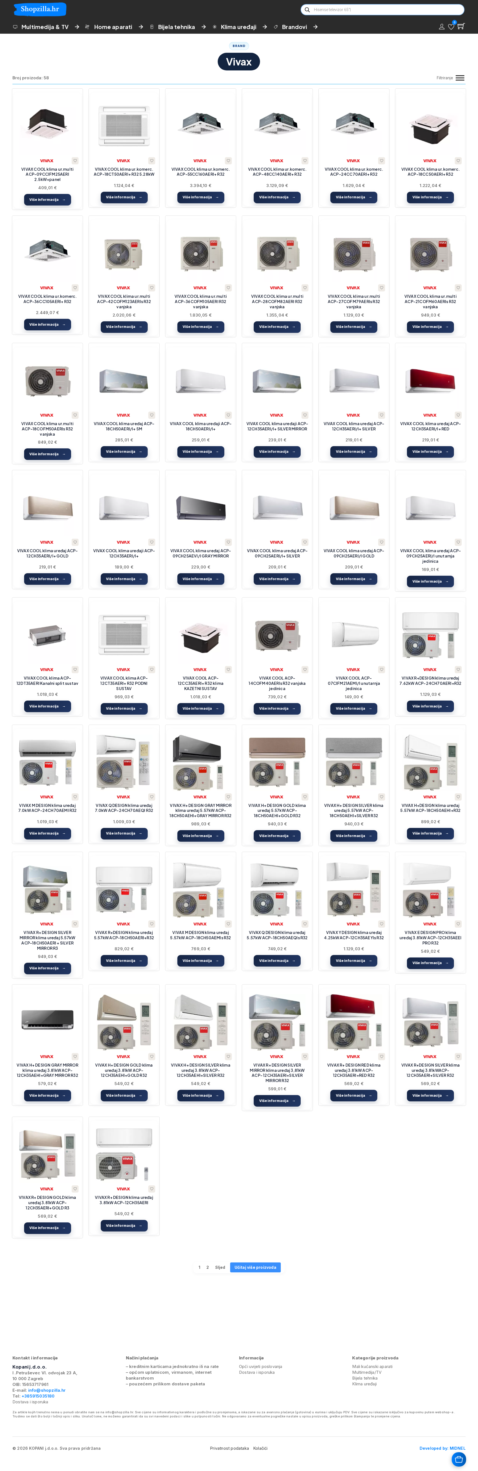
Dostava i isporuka (30, 1401)
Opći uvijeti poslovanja (260, 1366)
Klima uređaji (239, 26)
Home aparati (113, 26)
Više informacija (44, 200)
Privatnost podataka (229, 1448)
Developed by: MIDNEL (443, 1448)
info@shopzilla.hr (46, 1390)
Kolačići (260, 1448)
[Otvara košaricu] (459, 1459)
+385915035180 (38, 1396)
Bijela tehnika (176, 26)
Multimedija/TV (366, 1372)
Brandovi (294, 26)
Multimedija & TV (45, 26)
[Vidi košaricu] (461, 26)
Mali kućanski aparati (372, 1366)
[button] (451, 26)
